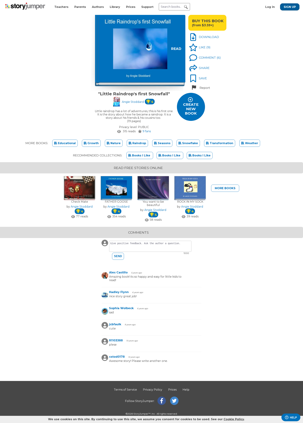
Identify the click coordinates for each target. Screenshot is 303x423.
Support (147, 7)
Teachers (61, 7)
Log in (270, 7)
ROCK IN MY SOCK (190, 201)
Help (186, 389)
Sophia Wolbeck (121, 308)
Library (115, 7)
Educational (66, 143)
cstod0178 (117, 356)
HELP (293, 417)
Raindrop (139, 143)
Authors (98, 7)
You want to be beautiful (153, 203)
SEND (118, 256)
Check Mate (79, 201)
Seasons (163, 143)
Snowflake (189, 143)
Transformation (221, 143)
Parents (80, 7)
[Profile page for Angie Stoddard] (116, 102)
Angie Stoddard (137, 102)
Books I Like (141, 155)
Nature (115, 143)
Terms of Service (125, 389)
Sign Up (290, 7)
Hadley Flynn (119, 292)
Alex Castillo (118, 272)
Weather (251, 143)
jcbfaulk (115, 324)
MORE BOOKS (225, 188)
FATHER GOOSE (116, 201)
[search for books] (186, 7)
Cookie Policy (234, 419)
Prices (130, 7)
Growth (93, 143)
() (208, 47)
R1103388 (116, 340)
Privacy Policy (152, 389)
